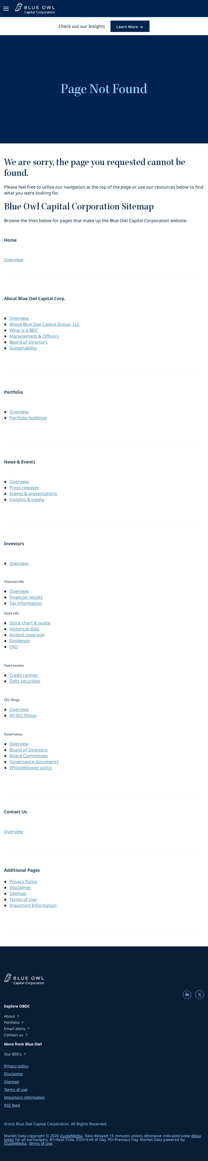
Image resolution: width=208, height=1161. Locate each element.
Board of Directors (28, 342)
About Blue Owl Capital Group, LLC (44, 324)
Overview (13, 260)
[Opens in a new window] (188, 996)
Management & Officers (34, 336)
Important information (24, 1097)
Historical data (24, 629)
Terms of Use (23, 899)
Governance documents (34, 762)
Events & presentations (33, 493)
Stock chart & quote (29, 623)
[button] (7, 8)
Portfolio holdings (28, 418)
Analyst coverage (26, 635)
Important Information (33, 905)
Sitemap (17, 893)
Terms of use (15, 1089)
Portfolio (14, 1022)
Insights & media (26, 499)
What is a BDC (23, 330)
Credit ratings (23, 675)
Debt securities (24, 681)
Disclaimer (20, 887)
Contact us (16, 1034)
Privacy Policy (23, 881)
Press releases (24, 488)
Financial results (26, 597)
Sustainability (23, 348)
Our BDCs (15, 1054)
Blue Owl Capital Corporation (42, 1123)
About (12, 1016)
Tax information (25, 603)
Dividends (19, 641)
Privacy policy (16, 1066)
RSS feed (12, 1105)
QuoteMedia (71, 1135)
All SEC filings (23, 715)
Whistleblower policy (30, 768)
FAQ (13, 647)
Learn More (127, 26)
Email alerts (17, 1028)
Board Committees (28, 756)
